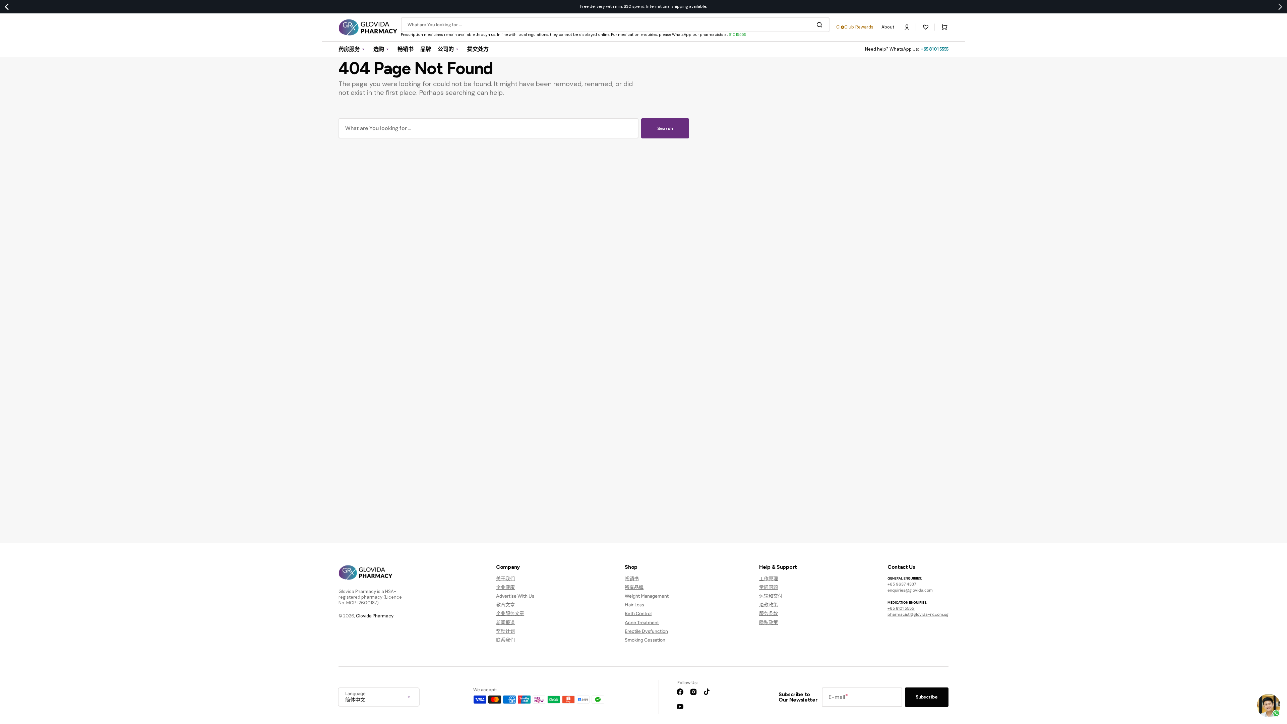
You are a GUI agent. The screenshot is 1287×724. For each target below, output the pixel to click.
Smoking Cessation (645, 640)
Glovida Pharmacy (374, 616)
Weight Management (647, 596)
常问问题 (768, 587)
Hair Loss (634, 605)
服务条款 (768, 613)
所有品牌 (634, 587)
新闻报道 (505, 622)
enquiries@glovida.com (910, 590)
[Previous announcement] (6, 6)
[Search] (821, 24)
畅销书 (632, 579)
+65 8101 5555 (934, 49)
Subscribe (927, 697)
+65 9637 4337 (902, 584)
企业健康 (505, 587)
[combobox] (615, 24)
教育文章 (505, 605)
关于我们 (505, 579)
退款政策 (768, 605)
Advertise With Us (515, 596)
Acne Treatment (642, 622)
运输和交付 (771, 596)
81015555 (737, 34)
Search (665, 128)
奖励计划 (505, 631)
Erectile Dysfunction (646, 631)
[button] (907, 27)
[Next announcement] (1280, 6)
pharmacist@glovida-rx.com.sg (917, 614)
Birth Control (638, 613)
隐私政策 (768, 622)
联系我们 (505, 640)
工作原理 (768, 579)
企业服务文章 (510, 613)
